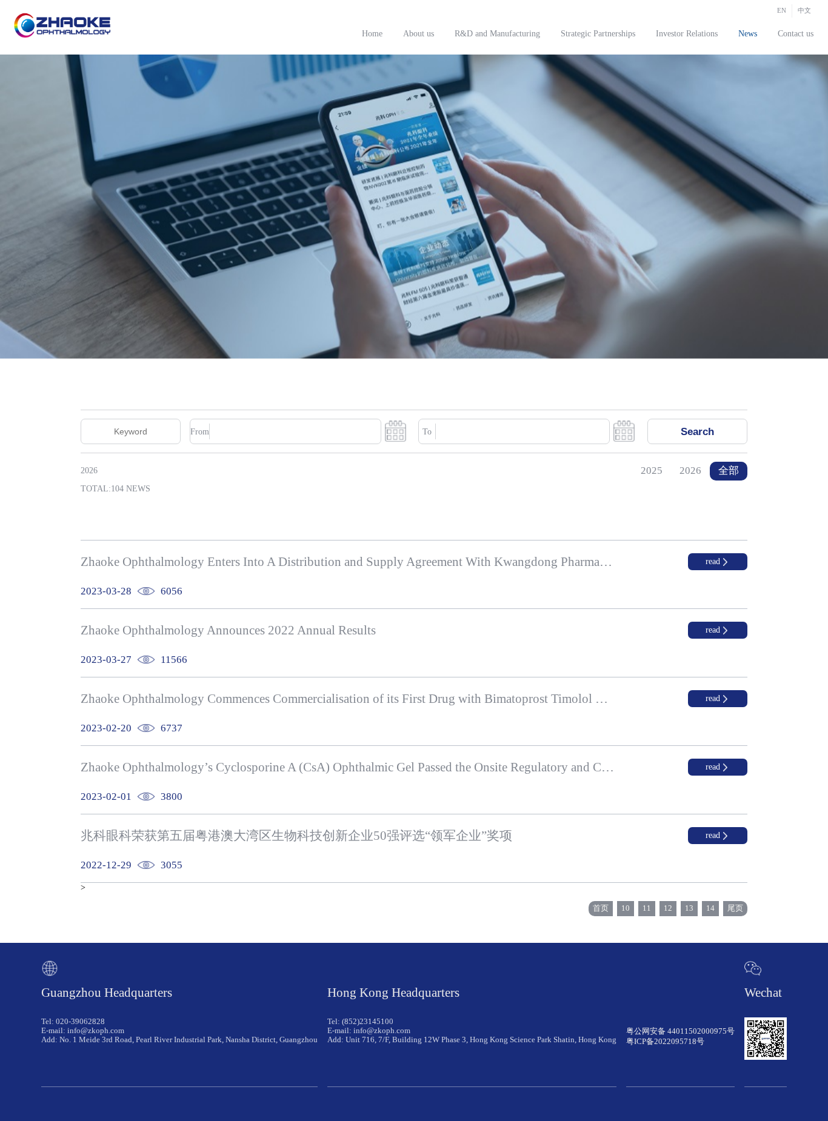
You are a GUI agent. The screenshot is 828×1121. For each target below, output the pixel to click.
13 (689, 908)
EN (781, 10)
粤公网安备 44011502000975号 (680, 1031)
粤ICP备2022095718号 (665, 1041)
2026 (690, 470)
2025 (652, 470)
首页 (601, 908)
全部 (728, 470)
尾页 (735, 908)
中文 (804, 10)
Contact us (795, 33)
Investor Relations (687, 33)
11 (647, 908)
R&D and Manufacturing (497, 33)
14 (710, 908)
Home (372, 33)
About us (418, 33)
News (747, 33)
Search (697, 431)
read (713, 561)
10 (625, 908)
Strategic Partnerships (598, 33)
